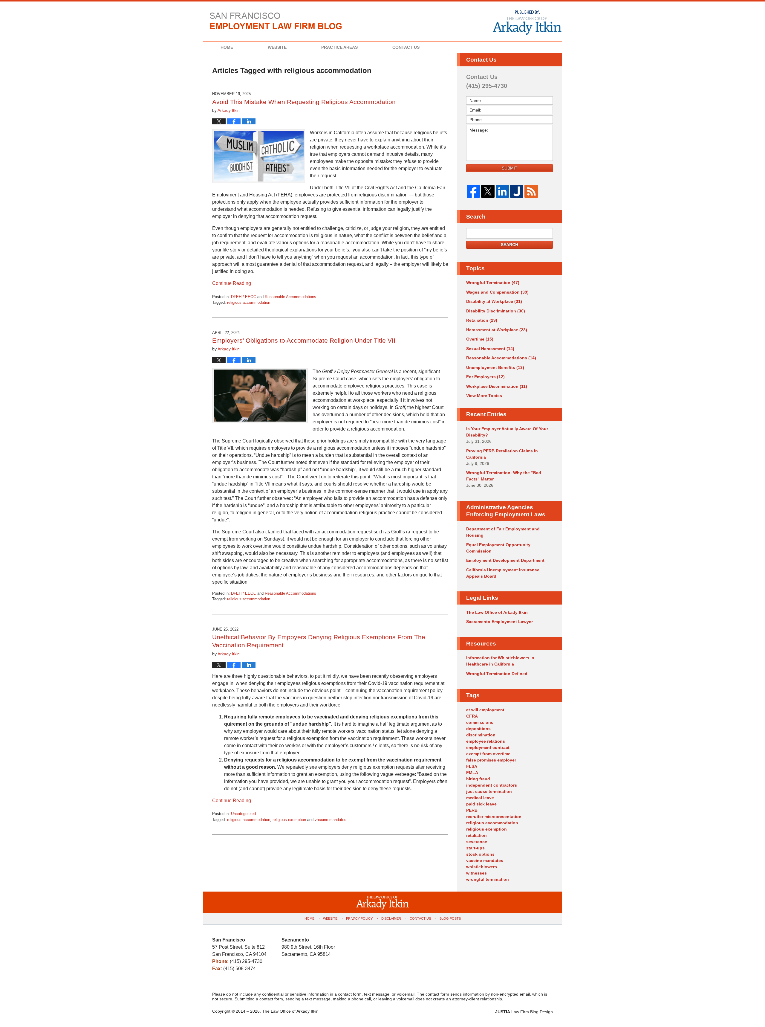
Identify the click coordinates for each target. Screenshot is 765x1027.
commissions (479, 722)
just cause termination (489, 791)
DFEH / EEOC (243, 296)
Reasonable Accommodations (290, 296)
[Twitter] (488, 191)
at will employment (485, 709)
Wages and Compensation (497, 292)
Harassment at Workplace (496, 329)
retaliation (476, 835)
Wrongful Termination (492, 282)
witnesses (476, 873)
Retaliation (481, 320)
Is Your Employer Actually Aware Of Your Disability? (507, 431)
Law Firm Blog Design (524, 1011)
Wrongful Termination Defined (496, 673)
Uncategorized (243, 813)
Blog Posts (450, 918)
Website (277, 47)
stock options (480, 854)
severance (476, 841)
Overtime (479, 339)
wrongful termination (487, 879)
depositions (478, 728)
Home (227, 47)
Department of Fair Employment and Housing (503, 532)
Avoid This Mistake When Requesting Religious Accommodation (304, 101)
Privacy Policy (359, 918)
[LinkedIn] (502, 191)
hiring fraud (478, 778)
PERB (472, 810)
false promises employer (491, 760)
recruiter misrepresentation (493, 816)
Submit (510, 168)
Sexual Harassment (490, 348)
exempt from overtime (488, 753)
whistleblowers (481, 866)
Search (509, 244)
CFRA (472, 716)
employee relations (485, 741)
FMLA (472, 772)
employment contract (488, 747)
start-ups (475, 848)
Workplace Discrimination (496, 386)
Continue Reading (231, 283)
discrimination (480, 735)
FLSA (471, 766)
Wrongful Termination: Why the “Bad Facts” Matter (503, 475)
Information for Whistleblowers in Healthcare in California (500, 660)
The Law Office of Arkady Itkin (497, 612)
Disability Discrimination (495, 311)
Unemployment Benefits (495, 367)
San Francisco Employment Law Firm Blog (276, 21)
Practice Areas (339, 47)
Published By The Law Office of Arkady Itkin (526, 22)
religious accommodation (248, 302)
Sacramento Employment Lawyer (499, 621)
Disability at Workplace (494, 301)
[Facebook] (473, 191)
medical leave (480, 797)
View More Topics (484, 395)
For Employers (485, 376)
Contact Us (406, 47)
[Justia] (517, 191)
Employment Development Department (505, 560)
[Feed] (531, 191)
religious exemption (289, 819)
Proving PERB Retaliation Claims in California (502, 454)
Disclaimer (391, 918)
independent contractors (491, 785)
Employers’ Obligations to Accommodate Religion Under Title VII (303, 340)
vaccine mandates (330, 819)
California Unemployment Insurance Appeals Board (502, 573)
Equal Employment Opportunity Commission (498, 547)
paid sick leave (481, 804)
